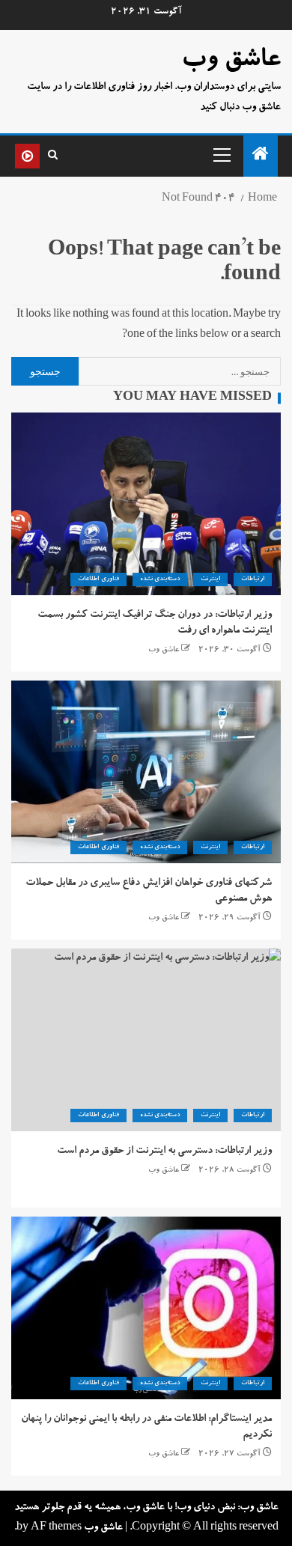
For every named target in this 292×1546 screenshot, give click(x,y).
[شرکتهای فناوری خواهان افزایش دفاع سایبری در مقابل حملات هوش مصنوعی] (146, 772)
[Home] (260, 159)
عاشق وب (231, 61)
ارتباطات (252, 579)
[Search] (52, 155)
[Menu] (221, 154)
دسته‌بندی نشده (160, 579)
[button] (221, 154)
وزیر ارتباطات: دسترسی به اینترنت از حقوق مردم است (164, 1151)
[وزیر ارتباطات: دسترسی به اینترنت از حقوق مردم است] (146, 1040)
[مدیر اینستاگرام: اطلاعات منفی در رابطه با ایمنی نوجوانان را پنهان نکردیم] (146, 1308)
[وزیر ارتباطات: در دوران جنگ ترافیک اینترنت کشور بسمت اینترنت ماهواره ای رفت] (146, 504)
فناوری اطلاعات (98, 579)
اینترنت (210, 579)
